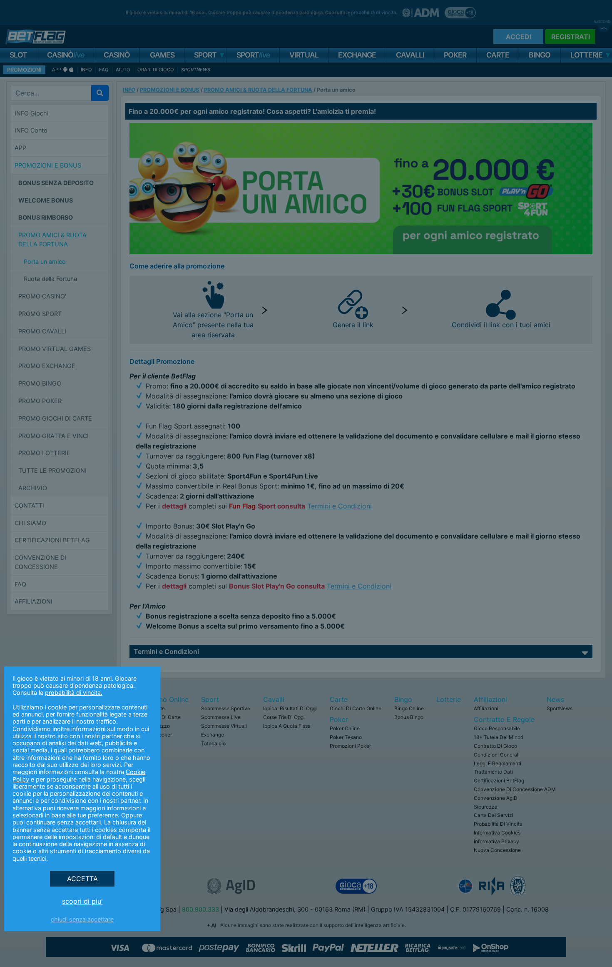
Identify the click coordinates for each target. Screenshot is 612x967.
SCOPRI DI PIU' (82, 901)
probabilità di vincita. (73, 692)
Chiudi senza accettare (82, 919)
